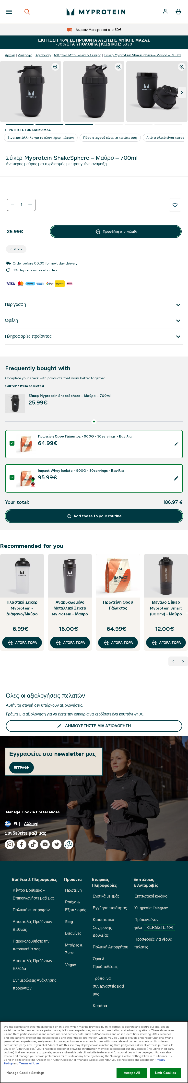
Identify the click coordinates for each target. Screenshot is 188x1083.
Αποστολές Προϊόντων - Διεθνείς (34, 926)
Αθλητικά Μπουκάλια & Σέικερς (77, 55)
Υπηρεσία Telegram (151, 908)
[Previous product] (173, 661)
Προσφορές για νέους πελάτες (153, 943)
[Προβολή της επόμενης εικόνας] (182, 92)
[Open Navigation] (9, 11)
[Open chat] (68, 844)
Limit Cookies (165, 1073)
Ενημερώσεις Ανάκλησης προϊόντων (34, 984)
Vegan (70, 965)
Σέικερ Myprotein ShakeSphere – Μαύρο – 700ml (142, 55)
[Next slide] (187, 613)
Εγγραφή (21, 768)
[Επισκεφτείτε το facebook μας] (21, 844)
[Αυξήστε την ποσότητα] (30, 205)
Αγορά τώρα (26, 643)
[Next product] (183, 661)
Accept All (132, 1073)
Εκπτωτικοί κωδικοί (151, 896)
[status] (21, 205)
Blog (69, 922)
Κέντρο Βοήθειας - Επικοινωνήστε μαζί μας (34, 894)
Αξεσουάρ (43, 55)
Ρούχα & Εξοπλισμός (75, 906)
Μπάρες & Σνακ (73, 949)
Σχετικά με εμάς (106, 896)
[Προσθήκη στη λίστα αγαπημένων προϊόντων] (175, 205)
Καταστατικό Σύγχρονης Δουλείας (103, 927)
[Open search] (27, 11)
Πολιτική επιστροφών (31, 910)
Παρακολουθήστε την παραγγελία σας (31, 945)
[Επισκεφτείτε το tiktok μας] (33, 844)
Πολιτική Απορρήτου (110, 947)
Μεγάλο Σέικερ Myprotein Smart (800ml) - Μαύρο (166, 608)
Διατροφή (25, 55)
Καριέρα (100, 1006)
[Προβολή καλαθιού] (178, 11)
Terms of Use (29, 1063)
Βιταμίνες (73, 933)
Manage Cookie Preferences (33, 812)
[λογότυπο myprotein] (96, 11)
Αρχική (10, 55)
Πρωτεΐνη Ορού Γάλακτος (118, 605)
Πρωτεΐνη (73, 890)
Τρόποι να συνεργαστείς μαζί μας (108, 986)
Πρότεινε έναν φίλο (154, 924)
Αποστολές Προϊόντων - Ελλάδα (34, 965)
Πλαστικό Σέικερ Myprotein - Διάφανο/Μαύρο (22, 608)
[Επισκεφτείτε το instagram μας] (10, 844)
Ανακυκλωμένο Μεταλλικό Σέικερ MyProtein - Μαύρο (70, 608)
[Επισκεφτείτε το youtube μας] (45, 844)
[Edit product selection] (176, 444)
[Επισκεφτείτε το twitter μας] (57, 844)
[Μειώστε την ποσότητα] (12, 205)
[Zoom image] (55, 67)
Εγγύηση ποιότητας (110, 908)
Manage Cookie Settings (26, 1073)
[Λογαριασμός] (165, 11)
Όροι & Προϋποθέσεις (105, 963)
